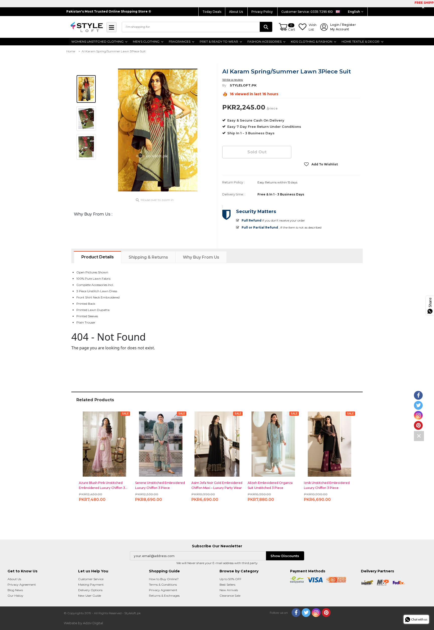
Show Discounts (284, 556)
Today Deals (211, 12)
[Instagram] (316, 612)
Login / (343, 27)
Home (70, 51)
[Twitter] (306, 612)
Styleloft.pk (243, 85)
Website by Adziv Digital (83, 623)
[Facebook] (296, 612)
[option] (157, 130)
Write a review (232, 79)
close (424, 7)
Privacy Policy (262, 12)
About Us (236, 12)
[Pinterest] (326, 612)
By (224, 85)
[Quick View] (104, 442)
